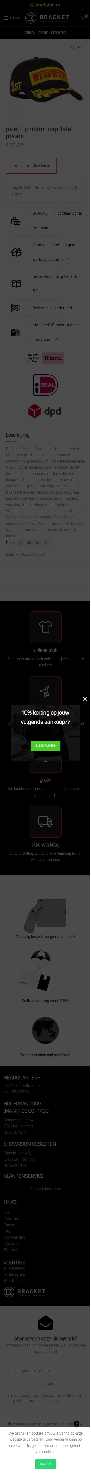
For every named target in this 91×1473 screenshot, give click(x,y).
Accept (45, 1464)
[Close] (85, 699)
